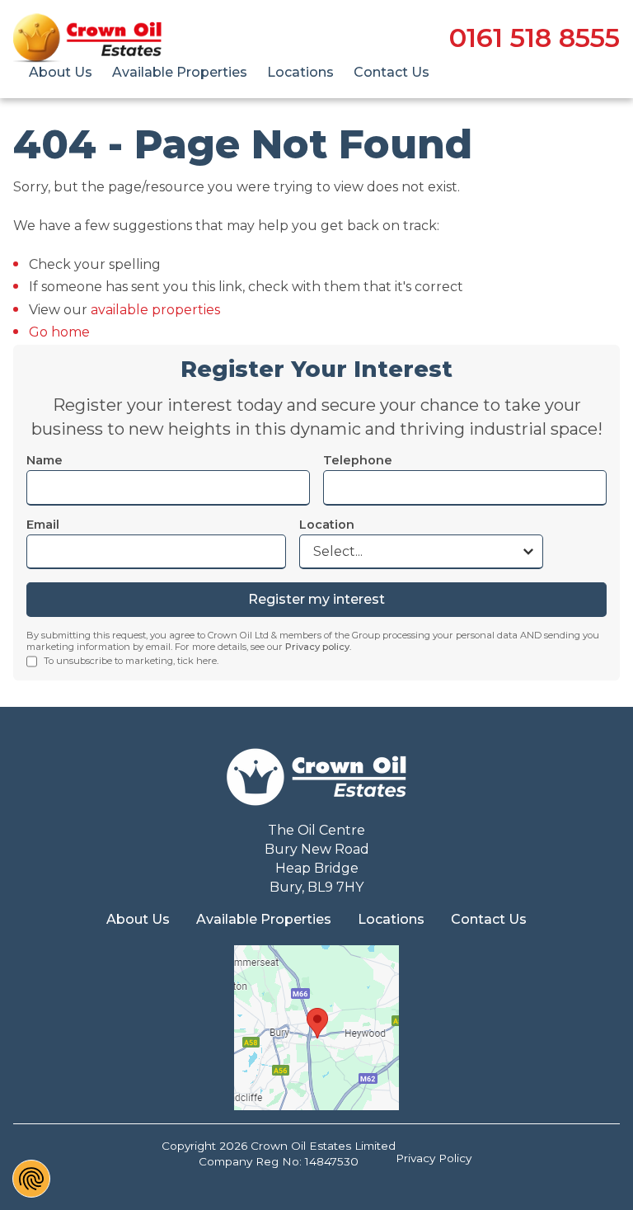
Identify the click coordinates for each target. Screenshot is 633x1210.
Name (44, 460)
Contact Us (391, 72)
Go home (59, 332)
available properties (155, 310)
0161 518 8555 (534, 38)
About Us (60, 72)
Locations (300, 72)
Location (326, 524)
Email (42, 524)
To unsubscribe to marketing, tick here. (131, 661)
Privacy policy (317, 646)
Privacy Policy (433, 1158)
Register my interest (316, 599)
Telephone (357, 460)
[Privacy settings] (31, 1179)
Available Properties (179, 72)
